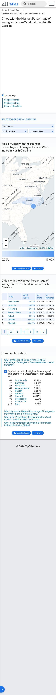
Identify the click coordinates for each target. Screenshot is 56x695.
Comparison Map (11, 100)
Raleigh (11, 316)
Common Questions (13, 106)
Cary (17, 404)
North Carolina (17, 10)
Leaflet (22, 248)
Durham (11, 320)
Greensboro (20, 399)
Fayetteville (20, 401)
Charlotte (12, 323)
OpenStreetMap (32, 248)
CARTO (42, 248)
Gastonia (12, 305)
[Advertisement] (28, 63)
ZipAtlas (50, 248)
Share (39, 268)
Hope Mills (12, 309)
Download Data (23, 268)
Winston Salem (14, 312)
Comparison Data (11, 103)
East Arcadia (13, 302)
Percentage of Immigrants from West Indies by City (23, 13)
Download (48, 154)
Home (4, 10)
